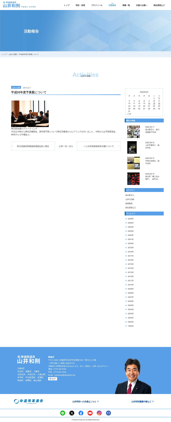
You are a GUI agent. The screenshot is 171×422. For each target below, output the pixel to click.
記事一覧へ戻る (66, 146)
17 (129, 106)
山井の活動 (129, 199)
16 (159, 103)
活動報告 (112, 5)
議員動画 (128, 203)
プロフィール (97, 5)
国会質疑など (159, 5)
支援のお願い (141, 5)
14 (149, 103)
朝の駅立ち (129, 195)
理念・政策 (80, 5)
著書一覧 (126, 5)
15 (154, 103)
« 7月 (129, 114)
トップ (66, 5)
